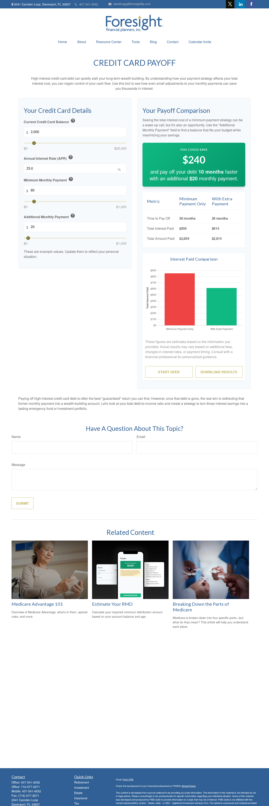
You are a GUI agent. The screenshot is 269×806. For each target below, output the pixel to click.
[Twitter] (230, 4)
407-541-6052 (88, 4)
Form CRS (128, 779)
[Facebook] (251, 4)
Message (18, 464)
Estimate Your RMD (112, 604)
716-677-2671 (30, 787)
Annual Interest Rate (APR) (48, 158)
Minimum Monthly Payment (48, 179)
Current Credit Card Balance (49, 121)
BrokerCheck (189, 786)
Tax (76, 803)
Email (141, 436)
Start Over (169, 371)
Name (16, 436)
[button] (62, 41)
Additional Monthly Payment (49, 216)
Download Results (218, 371)
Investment (81, 787)
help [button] (72, 120)
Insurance (80, 798)
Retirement (81, 782)
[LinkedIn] (240, 4)
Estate (78, 793)
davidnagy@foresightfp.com (132, 4)
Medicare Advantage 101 (37, 604)
